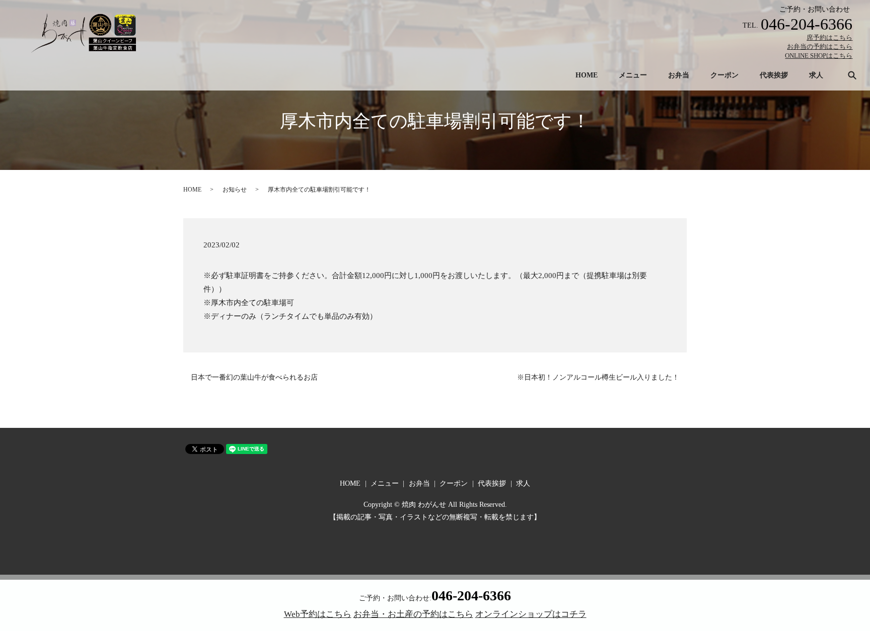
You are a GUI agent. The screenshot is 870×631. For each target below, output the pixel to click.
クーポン (724, 75)
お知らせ (235, 189)
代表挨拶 (774, 75)
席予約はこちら (829, 37)
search (851, 74)
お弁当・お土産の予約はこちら (413, 614)
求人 (816, 75)
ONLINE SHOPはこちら (818, 55)
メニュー (633, 75)
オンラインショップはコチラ (531, 614)
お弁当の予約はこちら (819, 46)
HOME (586, 75)
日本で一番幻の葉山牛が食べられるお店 (254, 377)
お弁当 (678, 75)
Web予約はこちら (317, 614)
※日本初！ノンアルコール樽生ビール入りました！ (598, 377)
